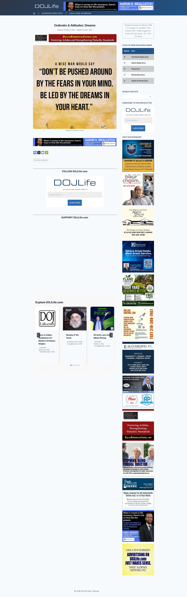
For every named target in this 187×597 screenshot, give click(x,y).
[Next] (111, 335)
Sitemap (96, 591)
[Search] (150, 96)
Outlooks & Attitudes (41, 160)
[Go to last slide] (38, 335)
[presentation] (47, 318)
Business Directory (52, 13)
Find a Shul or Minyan (80, 13)
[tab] (70, 365)
